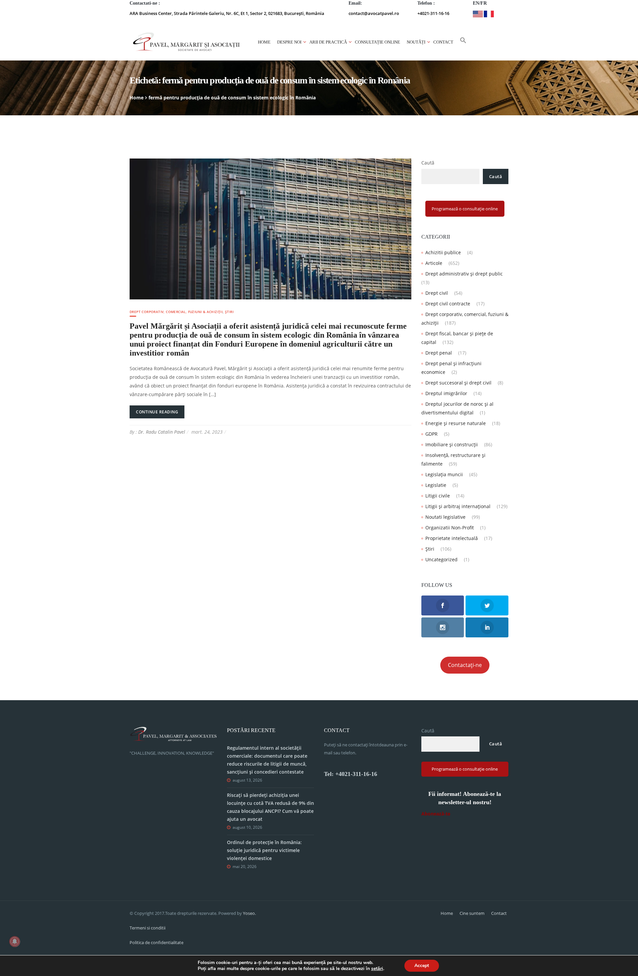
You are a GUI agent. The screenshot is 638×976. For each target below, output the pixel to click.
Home (264, 42)
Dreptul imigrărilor (446, 393)
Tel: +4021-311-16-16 (350, 774)
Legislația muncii (444, 474)
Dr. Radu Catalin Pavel (161, 432)
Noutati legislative (445, 517)
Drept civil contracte (447, 303)
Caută (427, 163)
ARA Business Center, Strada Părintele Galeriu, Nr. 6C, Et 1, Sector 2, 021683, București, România (227, 13)
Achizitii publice (443, 252)
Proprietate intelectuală (451, 538)
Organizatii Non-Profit (449, 527)
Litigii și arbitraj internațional (457, 506)
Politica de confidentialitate (156, 942)
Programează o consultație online (465, 209)
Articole (433, 263)
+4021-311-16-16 (433, 13)
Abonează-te (435, 814)
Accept (421, 965)
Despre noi (289, 42)
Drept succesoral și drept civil (458, 383)
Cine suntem (472, 913)
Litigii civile (437, 495)
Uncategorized (441, 559)
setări (377, 969)
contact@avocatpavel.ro (374, 13)
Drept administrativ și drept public (464, 274)
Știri (229, 311)
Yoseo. (249, 913)
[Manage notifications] (14, 941)
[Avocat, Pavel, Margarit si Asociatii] (186, 42)
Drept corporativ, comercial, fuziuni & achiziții (176, 311)
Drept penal (438, 353)
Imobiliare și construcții (451, 444)
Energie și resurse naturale (455, 423)
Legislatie (435, 485)
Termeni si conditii (147, 928)
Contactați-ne (465, 665)
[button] (463, 42)
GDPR (431, 434)
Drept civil (436, 293)
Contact (443, 42)
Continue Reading (157, 412)
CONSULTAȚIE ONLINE (377, 42)
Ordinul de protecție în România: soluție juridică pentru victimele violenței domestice (264, 850)
